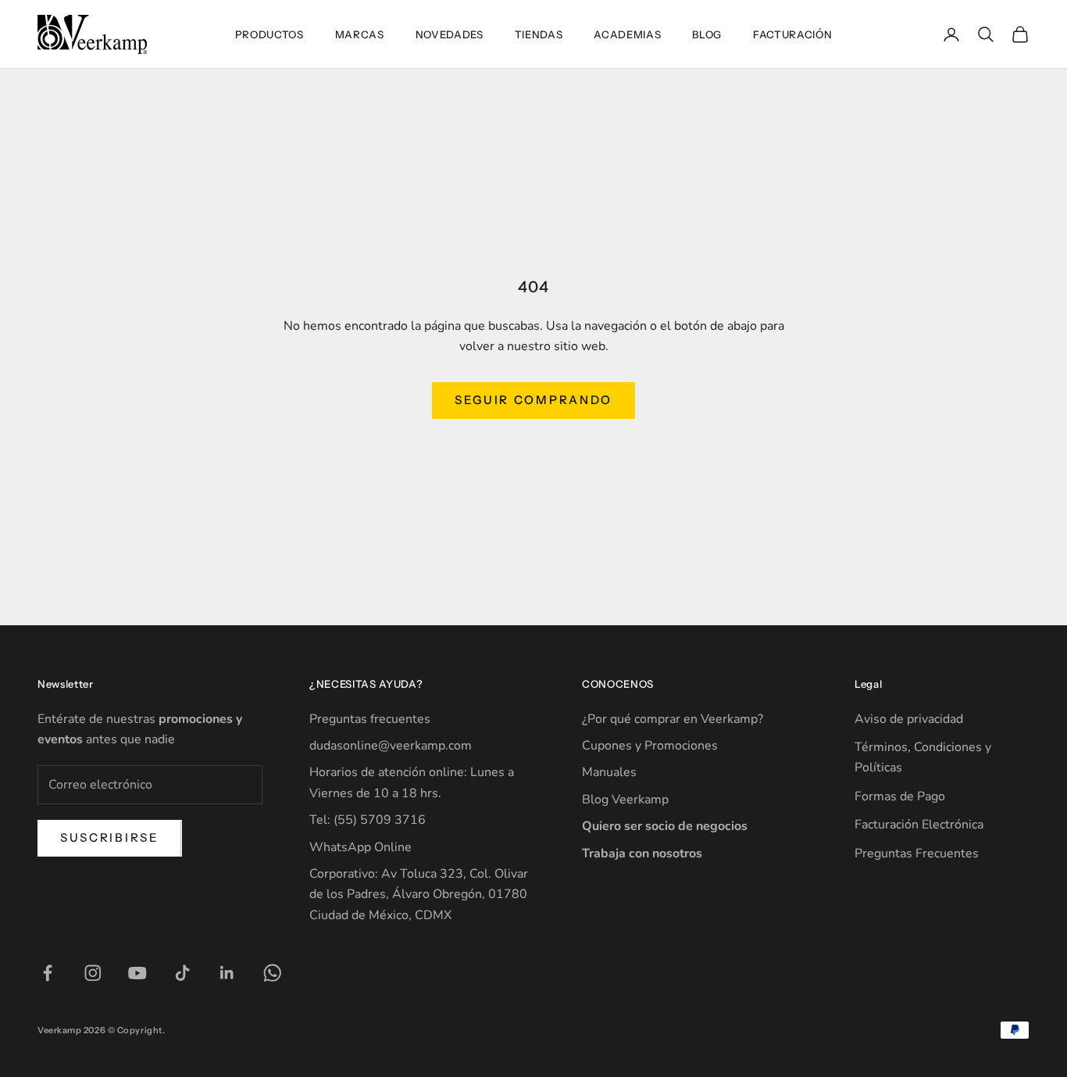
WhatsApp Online (360, 847)
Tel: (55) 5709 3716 (367, 819)
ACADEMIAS (627, 34)
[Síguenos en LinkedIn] (227, 973)
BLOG (707, 34)
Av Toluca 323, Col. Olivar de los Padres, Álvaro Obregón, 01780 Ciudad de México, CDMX (418, 894)
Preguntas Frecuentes (917, 853)
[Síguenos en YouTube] (137, 973)
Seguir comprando (533, 399)
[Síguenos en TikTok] (183, 973)
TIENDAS (539, 34)
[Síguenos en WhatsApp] (272, 973)
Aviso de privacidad (909, 719)
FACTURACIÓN (792, 34)
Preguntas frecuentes (369, 719)
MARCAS (359, 34)
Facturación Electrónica (919, 824)
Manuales (609, 772)
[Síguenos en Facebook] (47, 973)
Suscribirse (109, 837)
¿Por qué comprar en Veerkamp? (672, 719)
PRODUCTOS (269, 34)
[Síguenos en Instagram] (93, 973)
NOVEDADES (450, 34)
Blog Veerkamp (625, 799)
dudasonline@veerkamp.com (390, 745)
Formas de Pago (900, 796)
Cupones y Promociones (650, 745)
